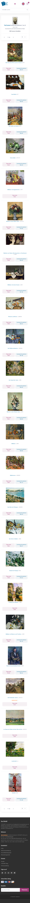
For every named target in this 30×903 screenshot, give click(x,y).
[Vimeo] (11, 873)
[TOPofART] (4, 4)
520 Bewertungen (9, 836)
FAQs (2, 848)
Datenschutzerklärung (6, 850)
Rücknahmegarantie (5, 854)
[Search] (27, 10)
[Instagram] (8, 873)
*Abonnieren (24, 890)
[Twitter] (2, 873)
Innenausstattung (5, 865)
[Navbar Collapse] (15, 4)
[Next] (13, 37)
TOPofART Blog (4, 863)
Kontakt (2, 861)
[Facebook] (5, 873)
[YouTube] (14, 873)
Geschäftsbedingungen (6, 852)
